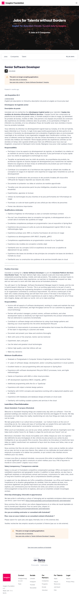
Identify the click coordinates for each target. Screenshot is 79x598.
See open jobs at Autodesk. (18, 79)
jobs (5, 56)
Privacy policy (35, 565)
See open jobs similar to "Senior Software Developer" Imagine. (29, 82)
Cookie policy (44, 565)
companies (15, 56)
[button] (3, 3)
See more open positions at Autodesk (39, 547)
